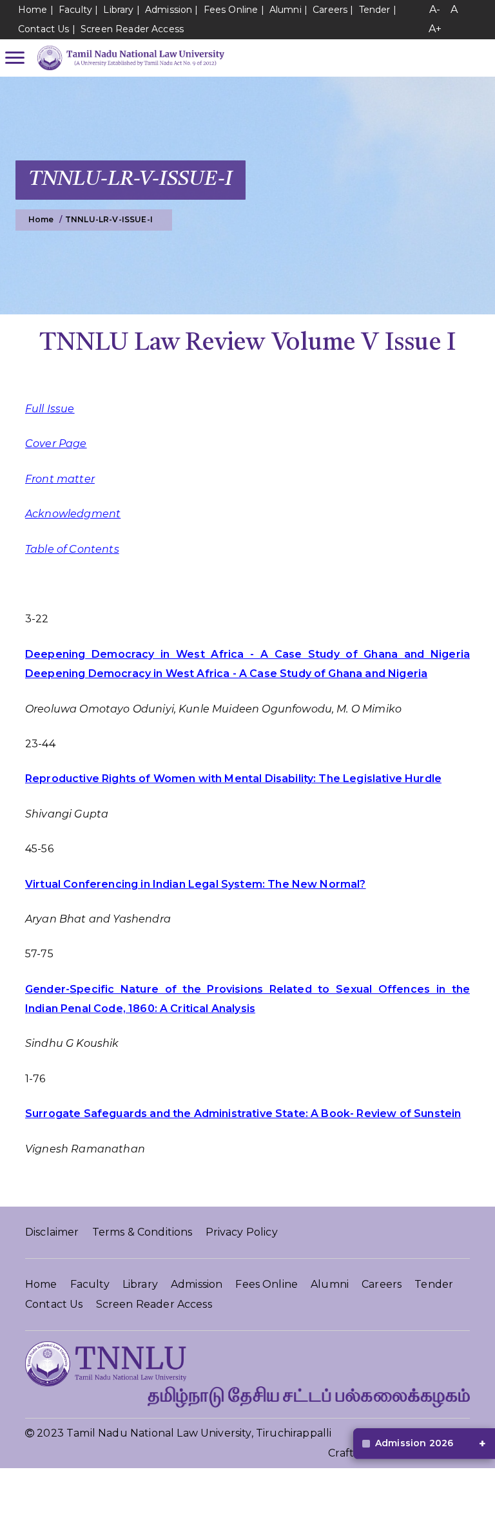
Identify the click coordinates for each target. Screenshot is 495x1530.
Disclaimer (52, 1232)
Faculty (75, 9)
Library (119, 9)
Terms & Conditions (142, 1232)
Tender (375, 9)
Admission (168, 9)
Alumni (285, 9)
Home (33, 9)
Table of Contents (72, 549)
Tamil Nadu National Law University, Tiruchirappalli (198, 1433)
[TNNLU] (127, 58)
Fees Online (231, 9)
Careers (330, 9)
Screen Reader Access (132, 29)
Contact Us (44, 29)
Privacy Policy (242, 1232)
